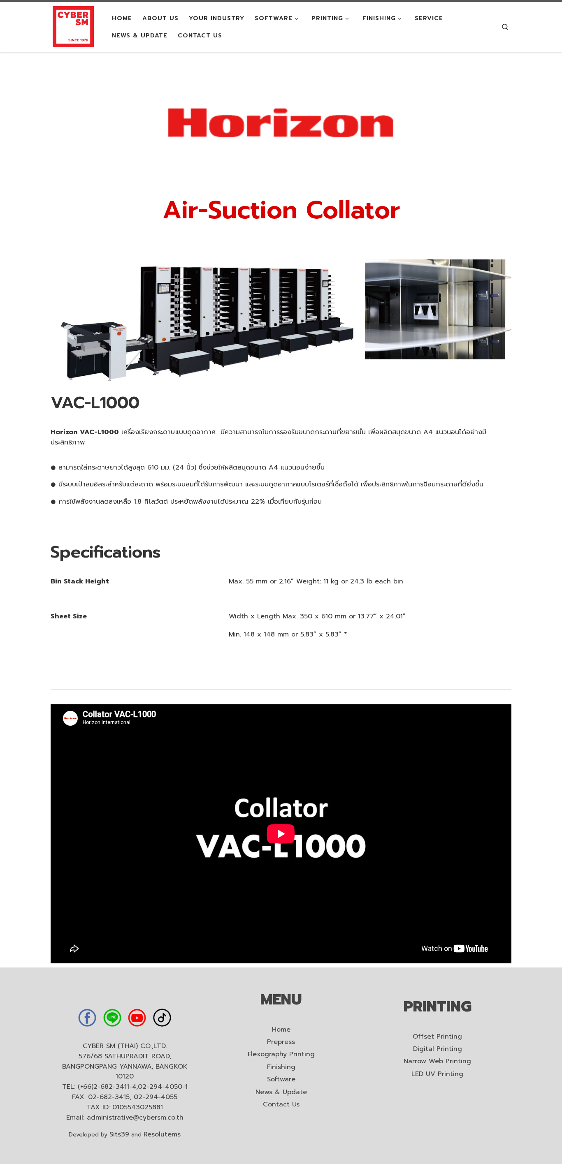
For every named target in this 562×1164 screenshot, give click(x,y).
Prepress (281, 1042)
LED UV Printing (437, 1074)
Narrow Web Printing (437, 1061)
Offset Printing (437, 1036)
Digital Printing (437, 1049)
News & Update (281, 1092)
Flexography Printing (281, 1054)
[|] (73, 26)
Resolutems (162, 1134)
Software (281, 1079)
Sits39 (119, 1134)
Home (281, 1029)
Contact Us (281, 1104)
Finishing (281, 1067)
